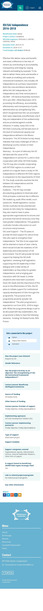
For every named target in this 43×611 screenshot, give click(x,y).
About (4, 532)
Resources (6, 542)
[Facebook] (4, 573)
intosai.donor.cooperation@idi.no (19, 564)
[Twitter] (8, 573)
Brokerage (6, 535)
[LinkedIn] (12, 573)
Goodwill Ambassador (11, 545)
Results (5, 538)
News (4, 548)
